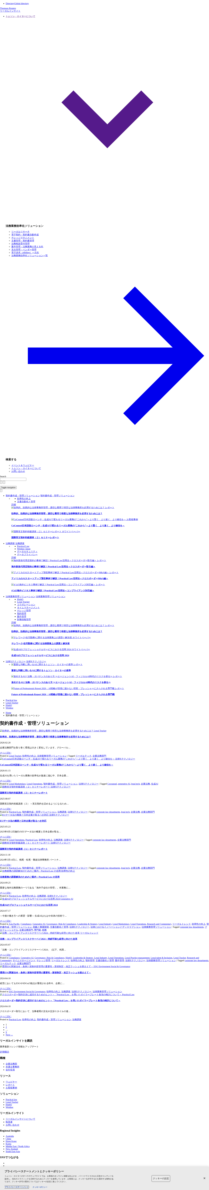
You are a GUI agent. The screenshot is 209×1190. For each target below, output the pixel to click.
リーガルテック (83, 756)
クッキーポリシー (40, 1187)
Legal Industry (105, 924)
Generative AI (66, 899)
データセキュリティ (27, 551)
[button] (107, 118)
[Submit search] (4, 482)
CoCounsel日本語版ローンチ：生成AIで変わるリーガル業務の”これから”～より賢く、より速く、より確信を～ (68, 525)
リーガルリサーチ (20, 231)
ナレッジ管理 (24, 610)
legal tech (135, 784)
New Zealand (12, 1149)
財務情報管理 (24, 619)
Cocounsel (112, 784)
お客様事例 (132, 519)
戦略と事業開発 (41, 927)
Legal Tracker (23, 602)
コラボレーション (26, 604)
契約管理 (21, 613)
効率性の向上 (24, 498)
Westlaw (9, 708)
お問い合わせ (18, 471)
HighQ (20, 599)
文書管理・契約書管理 (22, 240)
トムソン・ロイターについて (26, 468)
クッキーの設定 (161, 1178)
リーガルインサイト (10, 11)
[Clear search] (1, 482)
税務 (44, 930)
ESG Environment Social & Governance (112, 966)
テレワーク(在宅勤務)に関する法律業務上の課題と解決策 (40, 643)
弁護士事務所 (12, 1067)
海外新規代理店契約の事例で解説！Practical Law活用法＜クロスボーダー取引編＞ (53, 566)
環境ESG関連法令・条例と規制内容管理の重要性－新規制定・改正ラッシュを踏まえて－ (45, 972)
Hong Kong (11, 1141)
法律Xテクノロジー (16, 661)
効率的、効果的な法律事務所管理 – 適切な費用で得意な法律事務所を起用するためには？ (56, 513)
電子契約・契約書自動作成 (25, 234)
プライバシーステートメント (17, 1187)
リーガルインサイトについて (20, 1119)
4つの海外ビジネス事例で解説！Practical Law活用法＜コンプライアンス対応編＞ (52, 590)
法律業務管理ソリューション (20, 596)
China (8, 1138)
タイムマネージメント (28, 607)
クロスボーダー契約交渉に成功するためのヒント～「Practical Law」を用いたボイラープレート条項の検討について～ (60, 1000)
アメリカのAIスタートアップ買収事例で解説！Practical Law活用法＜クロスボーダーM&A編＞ (59, 578)
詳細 (13, 504)
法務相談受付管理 (20, 243)
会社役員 (10, 1070)
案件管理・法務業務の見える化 (27, 246)
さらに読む (5, 753)
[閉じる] (204, 1178)
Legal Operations (34, 784)
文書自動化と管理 (26, 501)
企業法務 (145, 784)
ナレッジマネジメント (22, 237)
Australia (10, 1136)
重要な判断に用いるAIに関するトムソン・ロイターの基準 (41, 670)
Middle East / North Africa (18, 1146)
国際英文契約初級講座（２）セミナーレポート (35, 537)
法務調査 (10, 543)
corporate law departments (108, 812)
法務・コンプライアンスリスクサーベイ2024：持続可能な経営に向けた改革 (38, 939)
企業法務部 (11, 1064)
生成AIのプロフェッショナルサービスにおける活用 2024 (40, 655)
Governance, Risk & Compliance (61, 924)
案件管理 (21, 616)
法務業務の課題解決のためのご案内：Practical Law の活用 (30, 877)
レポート (109, 507)
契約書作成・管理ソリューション (23, 495)
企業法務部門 (99, 756)
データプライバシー (27, 554)
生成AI (154, 784)
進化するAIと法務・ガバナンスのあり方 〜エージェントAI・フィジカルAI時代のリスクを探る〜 (61, 682)
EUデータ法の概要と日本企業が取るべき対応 (23, 821)
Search (3, 476)
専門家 (37, 930)
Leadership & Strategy (87, 924)
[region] (104, 1178)
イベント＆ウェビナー (22, 465)
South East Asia (13, 1151)
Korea (8, 1144)
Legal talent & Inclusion (161, 958)
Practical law (11, 700)
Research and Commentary (159, 924)
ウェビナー (11, 1082)
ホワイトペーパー (71, 531)
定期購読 (4, 1052)
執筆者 (9, 1122)
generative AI (124, 784)
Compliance (26, 924)
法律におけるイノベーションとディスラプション (115, 927)
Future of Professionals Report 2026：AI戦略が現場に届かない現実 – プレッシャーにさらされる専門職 (63, 694)
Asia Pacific (14, 924)
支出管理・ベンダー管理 (23, 249)
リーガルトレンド (181, 924)
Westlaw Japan (23, 549)
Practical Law (23, 546)
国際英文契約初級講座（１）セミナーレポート (24, 849)
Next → (9, 1035)
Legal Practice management (137, 958)
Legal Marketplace (17, 784)
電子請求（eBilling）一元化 (25, 252)
